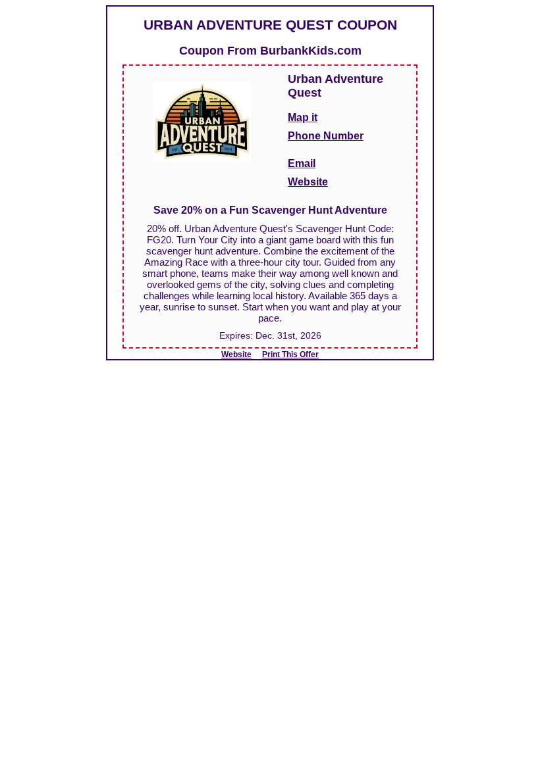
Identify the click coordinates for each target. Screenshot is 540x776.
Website (308, 181)
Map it (302, 117)
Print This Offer (290, 354)
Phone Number (326, 135)
